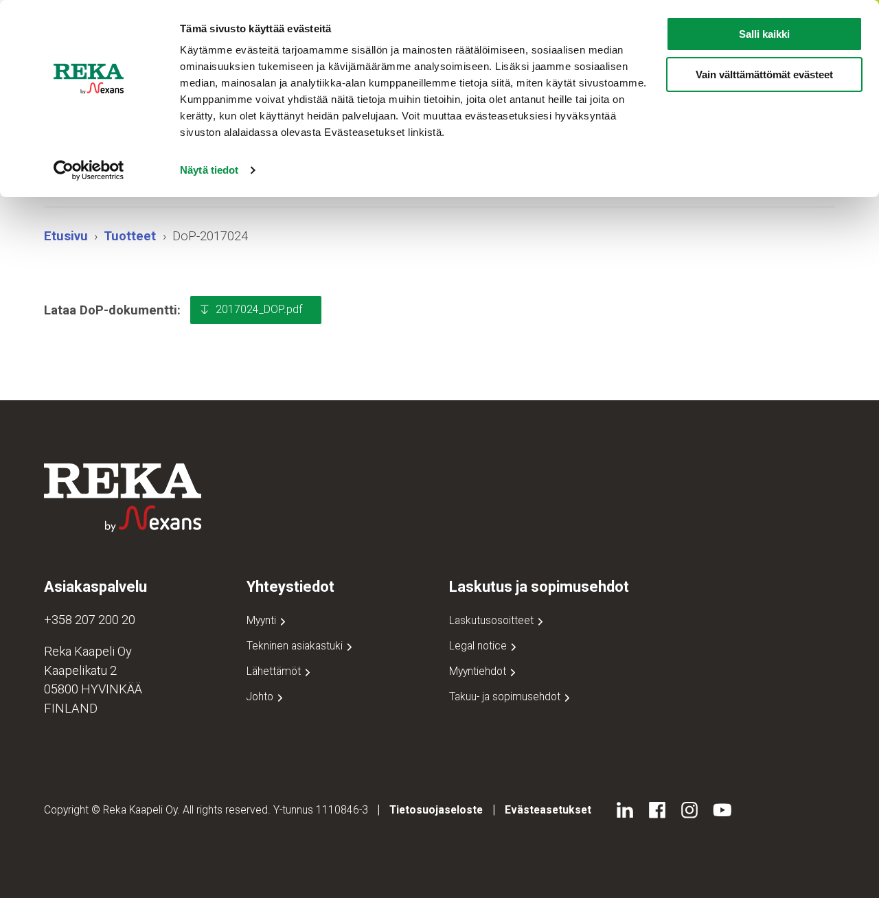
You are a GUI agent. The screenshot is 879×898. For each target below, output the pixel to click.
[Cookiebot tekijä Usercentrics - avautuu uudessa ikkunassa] (89, 170)
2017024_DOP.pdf (259, 309)
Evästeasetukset (548, 809)
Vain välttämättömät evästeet (764, 74)
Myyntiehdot (479, 671)
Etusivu (66, 236)
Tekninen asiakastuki (296, 645)
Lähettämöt (275, 671)
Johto (261, 696)
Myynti (263, 620)
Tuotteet (130, 236)
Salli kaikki (764, 34)
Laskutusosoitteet (492, 620)
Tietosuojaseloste (436, 809)
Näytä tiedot (209, 170)
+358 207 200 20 (89, 619)
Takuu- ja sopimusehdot (506, 696)
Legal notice (479, 645)
